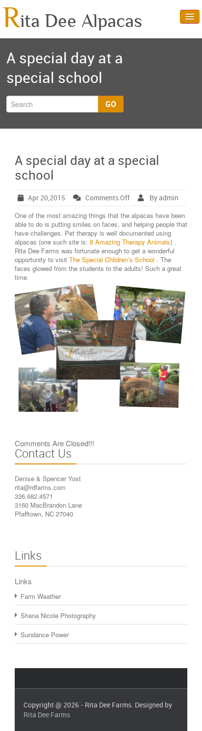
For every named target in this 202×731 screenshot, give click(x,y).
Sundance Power (45, 634)
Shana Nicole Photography (58, 615)
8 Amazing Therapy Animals (130, 241)
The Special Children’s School (112, 259)
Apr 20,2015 (46, 197)
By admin (163, 197)
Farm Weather (41, 596)
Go (110, 104)
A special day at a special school (87, 168)
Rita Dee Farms (47, 714)
